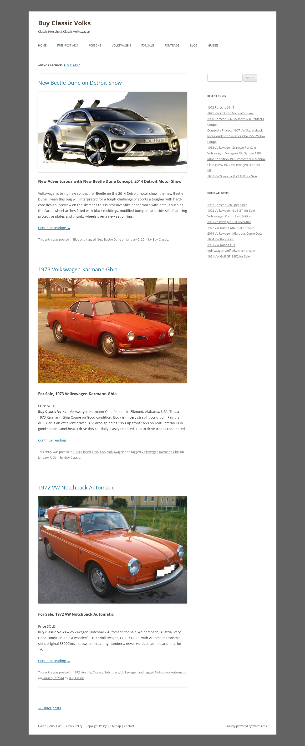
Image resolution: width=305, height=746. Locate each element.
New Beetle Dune (109, 239)
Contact (129, 726)
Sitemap (115, 726)
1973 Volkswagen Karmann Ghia (77, 269)
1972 (76, 672)
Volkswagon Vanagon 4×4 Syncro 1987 (234, 153)
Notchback (111, 672)
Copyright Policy (96, 726)
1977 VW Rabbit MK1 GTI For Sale (230, 228)
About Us (55, 726)
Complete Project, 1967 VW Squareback (235, 130)
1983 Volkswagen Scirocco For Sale (231, 147)
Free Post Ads (67, 45)
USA (103, 452)
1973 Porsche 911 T (220, 107)
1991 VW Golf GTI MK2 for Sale (228, 256)
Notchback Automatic (170, 672)
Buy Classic (72, 65)
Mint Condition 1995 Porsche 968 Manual (236, 159)
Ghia (95, 452)
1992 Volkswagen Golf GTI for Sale (231, 210)
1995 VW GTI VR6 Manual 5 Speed (230, 113)
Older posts (49, 708)
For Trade (171, 45)
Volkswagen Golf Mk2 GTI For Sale (231, 250)
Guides (213, 45)
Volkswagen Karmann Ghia (160, 452)
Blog (194, 45)
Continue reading (54, 228)
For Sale (147, 45)
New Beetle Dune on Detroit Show (80, 82)
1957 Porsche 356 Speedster (227, 205)
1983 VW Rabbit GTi (221, 245)
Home (42, 45)
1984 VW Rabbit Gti (220, 239)
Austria (86, 672)
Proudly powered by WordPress (246, 726)
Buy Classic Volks (64, 23)
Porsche (94, 45)
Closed (86, 452)
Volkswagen (121, 45)
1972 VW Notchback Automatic (76, 487)
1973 (76, 452)
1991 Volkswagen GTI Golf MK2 (229, 222)
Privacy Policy (73, 726)
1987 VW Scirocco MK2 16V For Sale (232, 176)
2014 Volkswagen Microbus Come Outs (234, 233)
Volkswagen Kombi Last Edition (229, 216)
